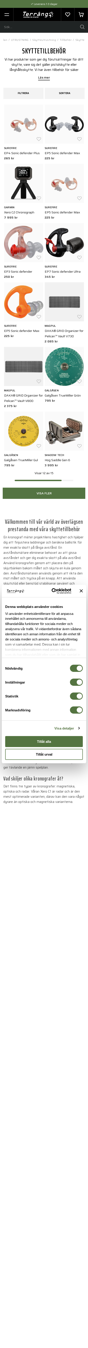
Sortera (64, 93)
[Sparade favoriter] (67, 14)
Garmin (9, 207)
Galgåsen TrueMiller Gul (21, 460)
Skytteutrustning (44, 40)
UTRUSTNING (20, 40)
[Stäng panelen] (81, 590)
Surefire (10, 148)
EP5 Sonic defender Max (62, 153)
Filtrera (23, 93)
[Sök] (82, 27)
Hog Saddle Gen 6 (57, 460)
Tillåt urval (44, 754)
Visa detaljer (64, 728)
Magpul (50, 326)
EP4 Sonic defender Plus (22, 153)
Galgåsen (52, 390)
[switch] (76, 682)
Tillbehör (66, 40)
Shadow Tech (54, 455)
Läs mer (44, 78)
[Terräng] (38, 14)
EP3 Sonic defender (18, 271)
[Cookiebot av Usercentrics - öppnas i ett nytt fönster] (53, 591)
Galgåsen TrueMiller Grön (63, 395)
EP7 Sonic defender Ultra (63, 271)
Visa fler (44, 493)
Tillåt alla (44, 741)
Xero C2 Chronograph (19, 212)
